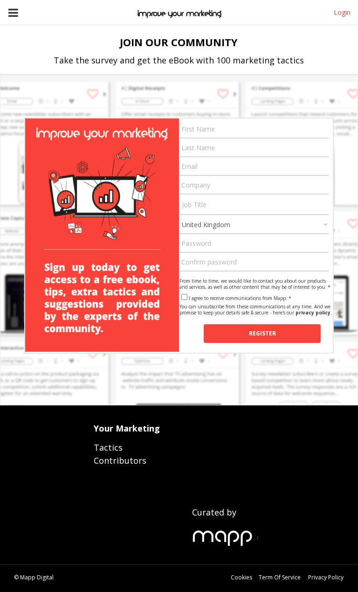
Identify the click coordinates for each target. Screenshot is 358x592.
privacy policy (313, 312)
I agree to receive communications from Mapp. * (240, 298)
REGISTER (262, 333)
